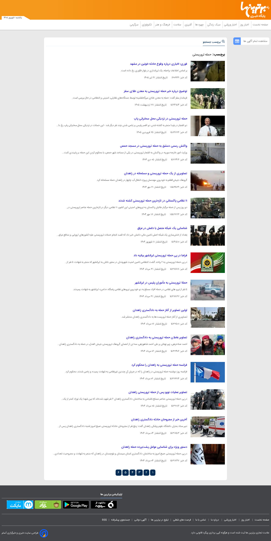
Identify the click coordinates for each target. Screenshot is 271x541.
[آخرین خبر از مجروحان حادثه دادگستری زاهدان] (208, 426)
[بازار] (48, 505)
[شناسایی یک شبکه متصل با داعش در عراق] (208, 235)
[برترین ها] (253, 10)
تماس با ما (200, 520)
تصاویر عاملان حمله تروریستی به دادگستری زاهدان (156, 337)
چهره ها (200, 24)
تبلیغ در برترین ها (160, 520)
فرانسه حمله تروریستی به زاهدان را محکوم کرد (159, 365)
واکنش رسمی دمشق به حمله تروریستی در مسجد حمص (153, 146)
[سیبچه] (104, 505)
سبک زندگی (214, 24)
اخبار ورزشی (231, 24)
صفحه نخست (260, 24)
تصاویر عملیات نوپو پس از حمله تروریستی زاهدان (158, 392)
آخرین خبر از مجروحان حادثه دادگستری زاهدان (159, 419)
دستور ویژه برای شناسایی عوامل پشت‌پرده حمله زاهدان (154, 447)
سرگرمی (134, 24)
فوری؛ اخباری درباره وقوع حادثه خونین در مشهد (158, 64)
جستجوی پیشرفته (120, 520)
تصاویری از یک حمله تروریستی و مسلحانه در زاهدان (155, 173)
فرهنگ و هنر (163, 24)
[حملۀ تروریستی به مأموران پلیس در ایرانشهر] (208, 290)
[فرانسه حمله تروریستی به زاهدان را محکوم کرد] (208, 372)
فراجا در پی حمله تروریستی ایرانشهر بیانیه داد (160, 255)
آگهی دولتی (140, 520)
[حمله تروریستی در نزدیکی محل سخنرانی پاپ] (208, 126)
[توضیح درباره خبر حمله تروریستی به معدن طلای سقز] (208, 98)
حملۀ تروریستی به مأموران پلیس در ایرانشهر (161, 283)
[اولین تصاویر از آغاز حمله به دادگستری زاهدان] (208, 317)
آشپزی (188, 24)
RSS (104, 520)
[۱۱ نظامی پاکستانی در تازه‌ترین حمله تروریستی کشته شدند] (208, 208)
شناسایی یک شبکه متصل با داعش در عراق (162, 228)
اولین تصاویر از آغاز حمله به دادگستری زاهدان (160, 310)
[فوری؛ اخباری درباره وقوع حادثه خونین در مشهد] (208, 71)
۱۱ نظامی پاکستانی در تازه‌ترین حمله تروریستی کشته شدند (152, 201)
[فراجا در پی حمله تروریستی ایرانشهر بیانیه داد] (208, 262)
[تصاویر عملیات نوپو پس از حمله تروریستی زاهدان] (208, 399)
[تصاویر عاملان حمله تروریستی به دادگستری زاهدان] (208, 344)
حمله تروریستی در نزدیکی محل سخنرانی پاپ (160, 118)
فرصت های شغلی (182, 520)
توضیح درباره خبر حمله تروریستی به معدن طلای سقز (155, 91)
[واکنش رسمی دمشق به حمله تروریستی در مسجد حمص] (208, 153)
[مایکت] (20, 505)
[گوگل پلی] (76, 505)
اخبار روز (245, 24)
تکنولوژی (147, 24)
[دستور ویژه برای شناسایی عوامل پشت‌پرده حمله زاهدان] (208, 454)
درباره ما (215, 520)
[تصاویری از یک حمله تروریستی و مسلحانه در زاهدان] (208, 180)
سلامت (177, 24)
